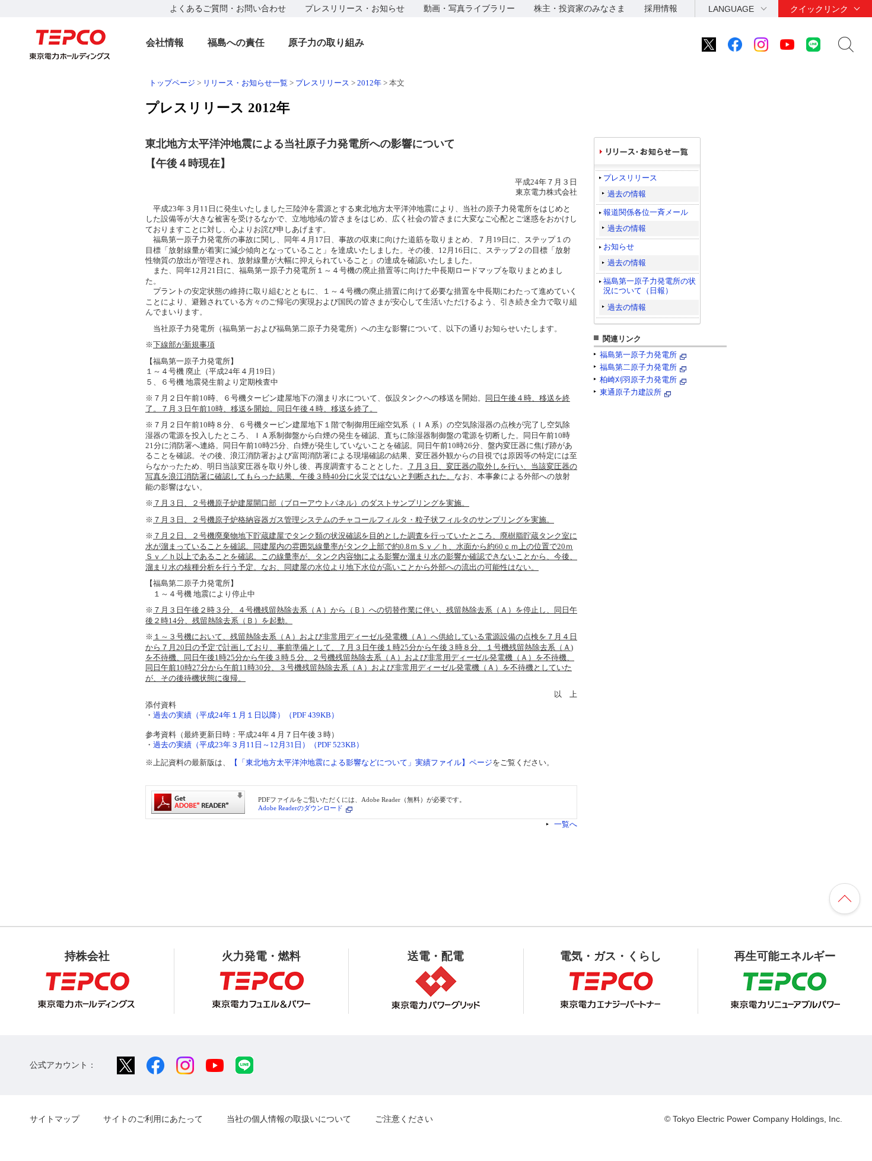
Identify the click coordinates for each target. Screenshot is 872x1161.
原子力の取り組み (326, 42)
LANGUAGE (731, 9)
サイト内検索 (846, 44)
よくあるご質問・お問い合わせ (228, 8)
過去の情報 (626, 193)
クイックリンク (819, 9)
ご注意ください (404, 1119)
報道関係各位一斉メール (645, 212)
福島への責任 (236, 42)
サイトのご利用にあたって (153, 1119)
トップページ (172, 82)
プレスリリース (322, 82)
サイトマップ (54, 1119)
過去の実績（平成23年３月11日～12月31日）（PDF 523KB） (258, 744)
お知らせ (618, 246)
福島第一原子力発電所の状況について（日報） (649, 286)
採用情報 (660, 8)
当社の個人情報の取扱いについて (289, 1119)
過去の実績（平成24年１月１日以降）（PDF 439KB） (246, 714)
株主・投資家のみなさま (579, 8)
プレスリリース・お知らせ (355, 8)
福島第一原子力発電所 (638, 354)
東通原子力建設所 (630, 392)
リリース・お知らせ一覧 (245, 82)
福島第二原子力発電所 (638, 367)
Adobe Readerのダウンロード (300, 807)
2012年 (369, 82)
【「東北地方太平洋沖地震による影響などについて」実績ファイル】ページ (361, 762)
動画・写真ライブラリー (469, 8)
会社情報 (165, 42)
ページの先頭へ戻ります (844, 898)
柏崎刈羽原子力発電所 (638, 379)
